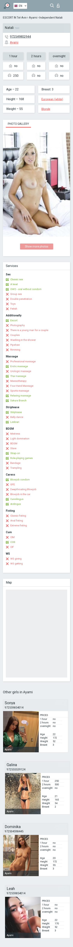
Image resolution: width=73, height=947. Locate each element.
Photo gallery (18, 123)
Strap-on (15, 453)
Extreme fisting (18, 525)
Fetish (13, 308)
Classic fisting (18, 515)
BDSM (13, 443)
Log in (59, 4)
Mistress (15, 433)
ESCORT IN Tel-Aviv (15, 17)
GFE (12, 484)
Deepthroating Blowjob (23, 489)
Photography (17, 325)
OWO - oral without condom (25, 289)
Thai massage (18, 376)
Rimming (15, 349)
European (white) (52, 99)
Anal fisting (16, 520)
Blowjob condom (20, 479)
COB (12, 542)
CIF (12, 546)
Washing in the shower (23, 339)
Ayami (33, 17)
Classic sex (16, 279)
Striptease (16, 412)
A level (14, 284)
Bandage (15, 462)
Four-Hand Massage (21, 385)
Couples (15, 335)
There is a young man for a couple (29, 330)
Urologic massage (20, 371)
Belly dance (16, 417)
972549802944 (20, 36)
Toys (13, 303)
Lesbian (14, 421)
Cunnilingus (16, 499)
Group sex (16, 294)
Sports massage (19, 390)
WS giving (16, 558)
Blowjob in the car (20, 494)
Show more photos (36, 246)
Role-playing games (21, 458)
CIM (12, 537)
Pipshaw (15, 344)
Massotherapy (18, 380)
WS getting (16, 563)
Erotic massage (19, 366)
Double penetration (21, 298)
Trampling (16, 467)
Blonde (45, 109)
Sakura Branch (18, 400)
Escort (14, 320)
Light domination (19, 438)
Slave (13, 448)
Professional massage (23, 361)
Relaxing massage (20, 395)
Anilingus (15, 504)
